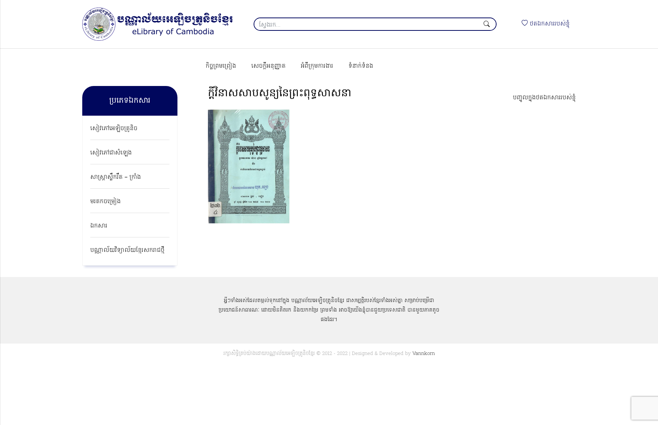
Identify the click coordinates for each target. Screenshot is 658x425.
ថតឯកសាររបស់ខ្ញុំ (549, 24)
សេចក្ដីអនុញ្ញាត (268, 66)
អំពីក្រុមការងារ (317, 66)
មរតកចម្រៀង (105, 201)
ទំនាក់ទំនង (360, 66)
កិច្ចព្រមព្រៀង (221, 66)
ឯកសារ (98, 226)
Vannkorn (423, 353)
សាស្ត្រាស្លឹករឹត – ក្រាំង (115, 177)
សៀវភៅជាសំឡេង (111, 153)
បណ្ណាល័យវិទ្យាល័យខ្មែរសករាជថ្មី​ (127, 250)
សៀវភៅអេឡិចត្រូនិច (113, 128)
